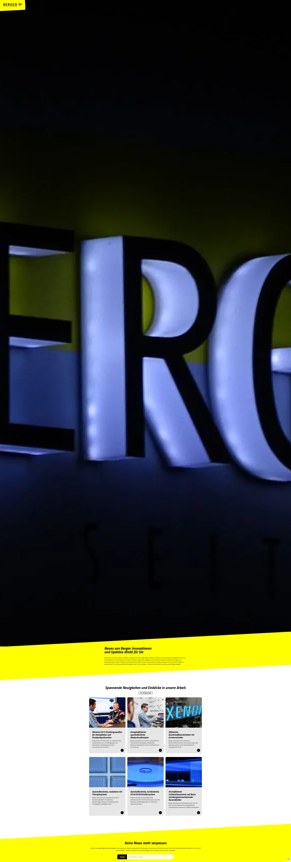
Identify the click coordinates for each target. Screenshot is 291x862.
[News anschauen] (122, 750)
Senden (122, 856)
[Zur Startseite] (10, 5)
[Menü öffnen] (20, 5)
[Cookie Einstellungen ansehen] (288, 858)
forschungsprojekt (145, 693)
